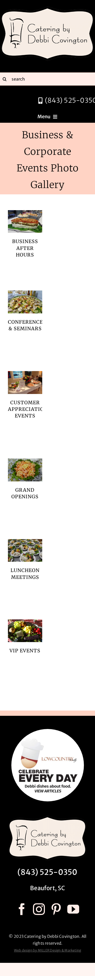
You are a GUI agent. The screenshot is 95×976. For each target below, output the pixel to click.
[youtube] (73, 909)
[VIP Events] (25, 630)
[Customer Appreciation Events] (25, 382)
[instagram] (39, 909)
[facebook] (22, 909)
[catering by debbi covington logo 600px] (47, 7)
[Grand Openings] (25, 470)
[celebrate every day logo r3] (47, 730)
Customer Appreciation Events (28, 409)
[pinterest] (56, 909)
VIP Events (25, 651)
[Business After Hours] (25, 221)
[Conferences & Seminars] (25, 301)
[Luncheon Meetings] (25, 550)
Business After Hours (25, 248)
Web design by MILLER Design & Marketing (47, 950)
